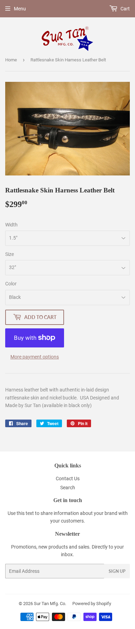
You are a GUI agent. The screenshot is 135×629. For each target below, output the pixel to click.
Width (11, 224)
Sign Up (117, 571)
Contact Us (68, 478)
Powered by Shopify (91, 603)
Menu (20, 8)
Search (67, 487)
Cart (124, 8)
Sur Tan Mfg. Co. (50, 603)
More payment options (34, 357)
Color (11, 283)
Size (9, 254)
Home (11, 59)
